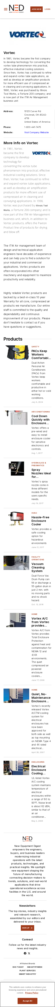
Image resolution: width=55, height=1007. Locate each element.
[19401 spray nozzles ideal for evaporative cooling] (16, 469)
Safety (35, 347)
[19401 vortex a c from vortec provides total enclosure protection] (16, 620)
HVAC (34, 513)
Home (34, 614)
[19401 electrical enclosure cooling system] (16, 768)
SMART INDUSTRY (27, 974)
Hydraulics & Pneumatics (39, 464)
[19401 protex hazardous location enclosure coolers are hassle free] (16, 519)
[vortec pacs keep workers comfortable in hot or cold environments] (16, 352)
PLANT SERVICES (28, 970)
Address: (8, 111)
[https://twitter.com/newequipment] (29, 953)
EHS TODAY (18, 967)
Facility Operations (38, 558)
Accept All (27, 1001)
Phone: (7, 127)
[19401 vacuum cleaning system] (16, 563)
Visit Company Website (36, 132)
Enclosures (38, 762)
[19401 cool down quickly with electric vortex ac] (16, 418)
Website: (8, 132)
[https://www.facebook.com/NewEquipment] (25, 953)
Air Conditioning (41, 412)
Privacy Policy (31, 993)
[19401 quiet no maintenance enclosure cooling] (16, 696)
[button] (6, 9)
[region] (27, 994)
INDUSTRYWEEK (34, 967)
